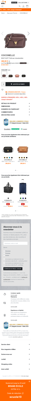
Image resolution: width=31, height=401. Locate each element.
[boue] (11, 74)
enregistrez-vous (12, 268)
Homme (8, 251)
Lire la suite (14, 295)
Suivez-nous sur (6, 354)
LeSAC (3, 359)
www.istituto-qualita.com (18, 337)
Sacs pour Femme (12, 13)
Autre (7, 255)
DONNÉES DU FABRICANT (10, 109)
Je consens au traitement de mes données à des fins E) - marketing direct (16, 260)
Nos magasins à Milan (8, 349)
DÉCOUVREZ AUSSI (8, 115)
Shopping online (6, 364)
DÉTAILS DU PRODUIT (8, 103)
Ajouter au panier (18, 84)
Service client (5, 344)
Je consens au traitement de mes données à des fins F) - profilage (14, 264)
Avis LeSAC (5, 369)
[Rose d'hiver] (17, 74)
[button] (28, 33)
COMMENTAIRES (7, 112)
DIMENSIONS (5, 106)
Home (3, 13)
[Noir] (24, 74)
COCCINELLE (23, 13)
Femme (7, 253)
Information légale (25, 376)
